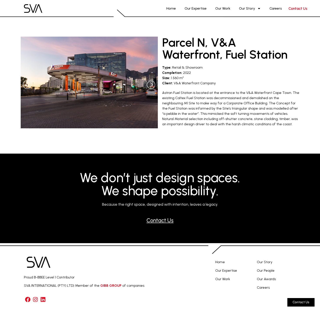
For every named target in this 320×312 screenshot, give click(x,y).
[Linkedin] (43, 299)
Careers (275, 8)
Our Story (247, 8)
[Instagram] (35, 299)
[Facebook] (28, 299)
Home (171, 8)
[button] (27, 85)
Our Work (222, 8)
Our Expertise (196, 8)
